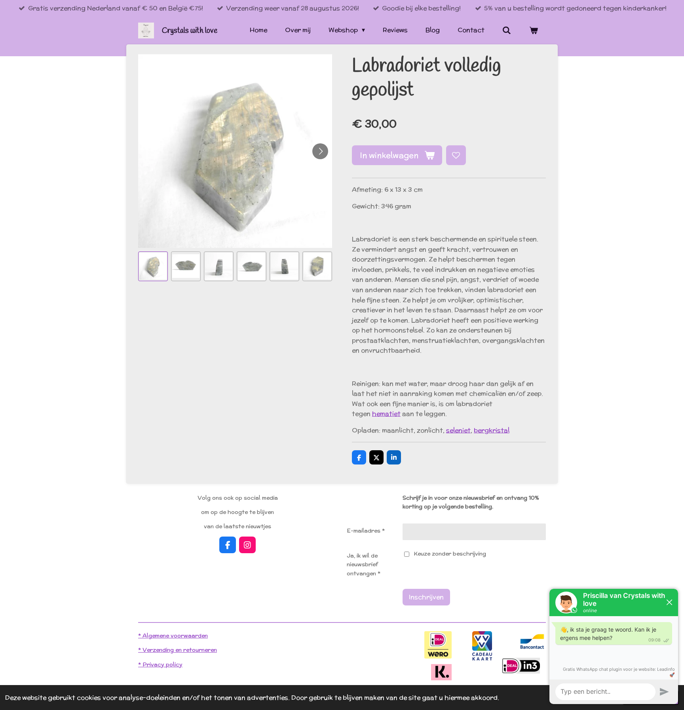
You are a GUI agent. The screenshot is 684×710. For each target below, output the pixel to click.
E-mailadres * (366, 531)
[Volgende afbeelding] (320, 151)
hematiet (386, 413)
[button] (153, 266)
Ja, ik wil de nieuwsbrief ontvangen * (363, 564)
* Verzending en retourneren (177, 650)
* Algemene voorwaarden (173, 636)
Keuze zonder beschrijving (450, 554)
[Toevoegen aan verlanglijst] (456, 155)
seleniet (458, 430)
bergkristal (491, 430)
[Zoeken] (506, 30)
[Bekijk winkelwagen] (533, 30)
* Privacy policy (160, 664)
